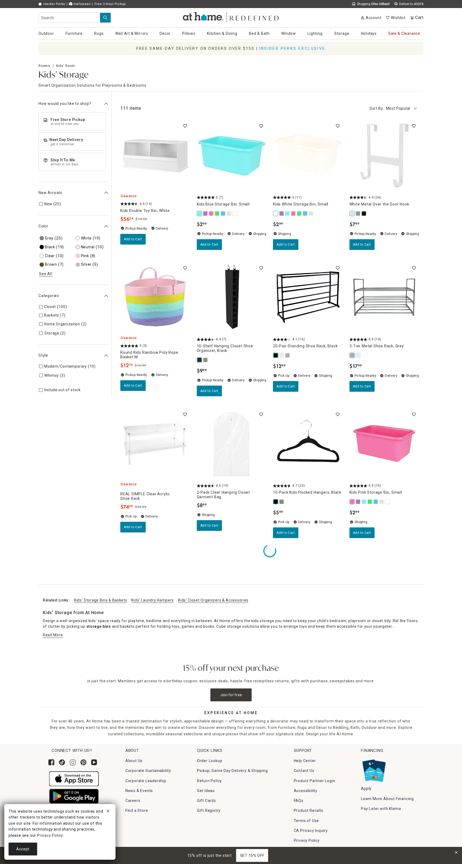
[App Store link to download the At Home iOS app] (74, 779)
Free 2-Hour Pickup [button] (110, 4)
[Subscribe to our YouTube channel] (94, 762)
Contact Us (304, 770)
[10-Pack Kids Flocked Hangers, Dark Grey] (282, 501)
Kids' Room (65, 66)
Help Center (305, 761)
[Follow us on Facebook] (51, 762)
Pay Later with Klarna (381, 808)
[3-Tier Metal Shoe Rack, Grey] (352, 355)
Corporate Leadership (145, 781)
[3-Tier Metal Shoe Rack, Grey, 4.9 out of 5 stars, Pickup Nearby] (384, 298)
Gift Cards (206, 800)
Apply (366, 788)
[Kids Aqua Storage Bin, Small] (223, 213)
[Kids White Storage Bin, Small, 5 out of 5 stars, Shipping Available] (308, 156)
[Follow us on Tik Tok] (62, 762)
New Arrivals (50, 193)
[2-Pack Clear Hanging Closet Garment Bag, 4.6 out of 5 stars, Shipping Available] (232, 444)
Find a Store (136, 810)
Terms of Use (306, 821)
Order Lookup (209, 761)
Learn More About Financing (387, 799)
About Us (134, 761)
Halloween (81, 4)
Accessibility (305, 791)
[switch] (185, 126)
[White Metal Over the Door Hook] (352, 213)
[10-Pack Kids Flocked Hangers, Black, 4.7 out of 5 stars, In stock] (308, 444)
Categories (48, 296)
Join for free (231, 695)
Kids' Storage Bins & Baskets (100, 600)
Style (43, 355)
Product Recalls (308, 810)
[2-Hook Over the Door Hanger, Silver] (358, 213)
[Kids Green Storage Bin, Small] (217, 213)
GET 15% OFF (252, 855)
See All (45, 274)
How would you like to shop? (64, 103)
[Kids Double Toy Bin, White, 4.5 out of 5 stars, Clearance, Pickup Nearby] (155, 156)
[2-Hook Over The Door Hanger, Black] (364, 213)
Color (43, 226)
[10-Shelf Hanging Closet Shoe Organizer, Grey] (206, 360)
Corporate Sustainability (148, 770)
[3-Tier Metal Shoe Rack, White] (358, 355)
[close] (108, 812)
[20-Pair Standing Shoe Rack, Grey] (288, 355)
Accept (22, 849)
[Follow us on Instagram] (72, 762)
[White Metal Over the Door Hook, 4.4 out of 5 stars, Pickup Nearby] (384, 156)
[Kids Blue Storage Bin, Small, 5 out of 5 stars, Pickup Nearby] (232, 156)
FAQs (298, 800)
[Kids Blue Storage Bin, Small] (200, 213)
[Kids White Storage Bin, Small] (235, 213)
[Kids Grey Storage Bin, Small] (229, 213)
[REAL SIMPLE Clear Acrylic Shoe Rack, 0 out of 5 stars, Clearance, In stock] (155, 444)
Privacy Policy (307, 840)
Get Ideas (206, 791)
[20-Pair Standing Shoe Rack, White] (282, 355)
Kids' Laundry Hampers (152, 600)
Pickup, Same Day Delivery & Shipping (232, 770)
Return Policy (209, 781)
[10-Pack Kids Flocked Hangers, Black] (276, 501)
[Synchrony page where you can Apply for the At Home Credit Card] (373, 769)
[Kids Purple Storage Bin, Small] (206, 213)
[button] (231, 16)
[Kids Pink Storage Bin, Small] (211, 213)
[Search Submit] (105, 17)
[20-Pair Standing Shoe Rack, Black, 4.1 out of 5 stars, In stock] (308, 298)
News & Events (139, 791)
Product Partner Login (314, 781)
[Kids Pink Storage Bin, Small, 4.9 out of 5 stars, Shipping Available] (384, 444)
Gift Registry (209, 810)
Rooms (44, 66)
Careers (132, 800)
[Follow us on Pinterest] (83, 762)
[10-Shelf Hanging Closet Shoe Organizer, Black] (200, 360)
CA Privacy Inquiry (311, 830)
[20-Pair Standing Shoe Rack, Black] (276, 355)
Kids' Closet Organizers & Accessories (213, 600)
